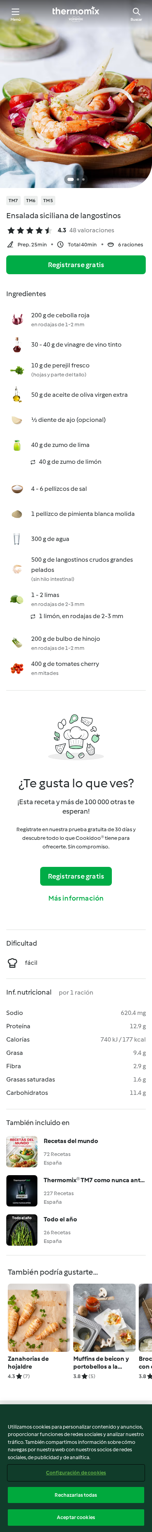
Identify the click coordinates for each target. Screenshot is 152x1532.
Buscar (136, 19)
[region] (76, 1468)
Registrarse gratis (76, 264)
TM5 (48, 200)
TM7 (13, 200)
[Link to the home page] (76, 14)
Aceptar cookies (76, 1517)
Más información (76, 898)
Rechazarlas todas (76, 1495)
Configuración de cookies (76, 1473)
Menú (16, 19)
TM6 (31, 200)
